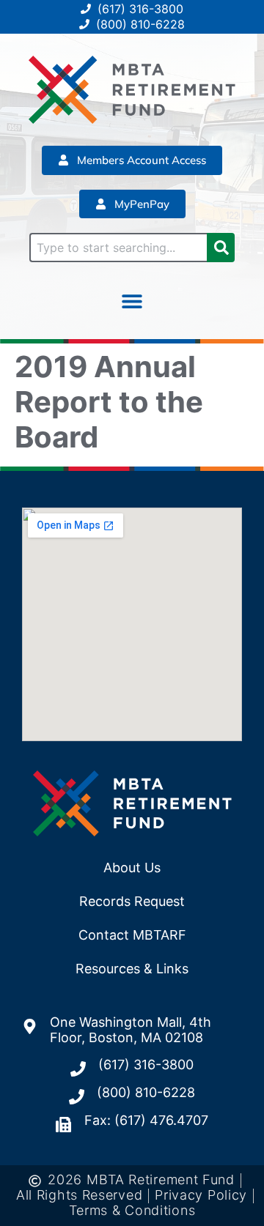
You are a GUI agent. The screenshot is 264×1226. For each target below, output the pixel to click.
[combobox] (118, 247)
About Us (132, 867)
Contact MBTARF (132, 935)
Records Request (132, 901)
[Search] (221, 247)
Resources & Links (132, 968)
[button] (132, 300)
